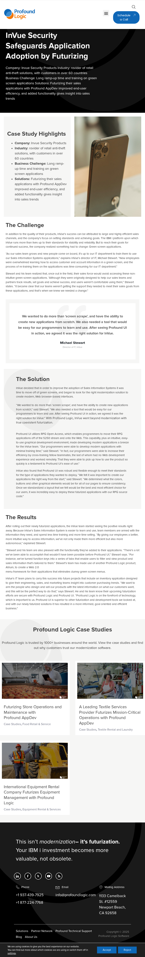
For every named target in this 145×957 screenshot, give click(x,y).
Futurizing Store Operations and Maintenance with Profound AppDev (33, 712)
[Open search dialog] (133, 8)
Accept (107, 950)
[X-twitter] (38, 876)
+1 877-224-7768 (29, 902)
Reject (127, 950)
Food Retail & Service (36, 724)
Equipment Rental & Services (41, 809)
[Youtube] (48, 876)
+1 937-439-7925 (30, 895)
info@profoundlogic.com (76, 895)
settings (12, 953)
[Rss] (59, 876)
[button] (106, 13)
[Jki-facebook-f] (28, 876)
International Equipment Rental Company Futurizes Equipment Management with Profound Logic (32, 795)
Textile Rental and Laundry (115, 730)
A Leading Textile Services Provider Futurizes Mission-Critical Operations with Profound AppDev (109, 715)
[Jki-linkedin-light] (17, 876)
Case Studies (12, 724)
